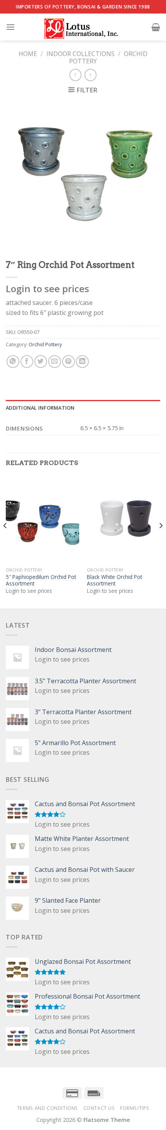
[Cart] (155, 27)
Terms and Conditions (47, 1108)
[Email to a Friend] (54, 361)
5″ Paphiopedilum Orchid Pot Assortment (41, 580)
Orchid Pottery (45, 344)
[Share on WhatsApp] (13, 361)
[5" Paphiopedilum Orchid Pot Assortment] (42, 519)
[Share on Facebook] (26, 361)
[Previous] (5, 541)
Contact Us (99, 1108)
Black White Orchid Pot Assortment (114, 580)
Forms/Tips (134, 1108)
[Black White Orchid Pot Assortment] (123, 519)
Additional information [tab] (40, 407)
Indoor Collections (80, 53)
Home (28, 53)
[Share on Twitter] (40, 361)
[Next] (160, 541)
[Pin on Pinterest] (68, 361)
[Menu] (10, 26)
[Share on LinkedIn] (82, 361)
